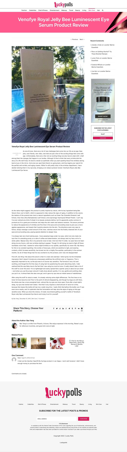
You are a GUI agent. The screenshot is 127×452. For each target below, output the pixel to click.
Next (81, 39)
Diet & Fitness (42, 404)
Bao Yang (16, 298)
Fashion (21, 404)
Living (90, 404)
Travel (73, 404)
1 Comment (41, 298)
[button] (102, 10)
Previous (75, 39)
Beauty (82, 404)
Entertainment (54, 404)
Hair (107, 404)
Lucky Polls (95, 58)
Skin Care (34, 298)
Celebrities (30, 404)
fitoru (93, 51)
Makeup (65, 404)
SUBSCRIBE (103, 138)
